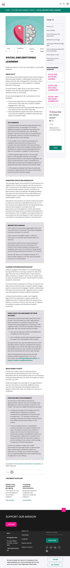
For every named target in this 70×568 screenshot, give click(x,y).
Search (63, 4)
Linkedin (55, 547)
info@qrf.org (12, 538)
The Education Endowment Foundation (27, 464)
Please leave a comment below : (55, 129)
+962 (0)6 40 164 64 (13, 549)
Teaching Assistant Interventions (28, 486)
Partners (25, 535)
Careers (25, 539)
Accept (55, 559)
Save (55, 148)
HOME (7, 10)
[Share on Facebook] (11, 472)
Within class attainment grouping (10, 486)
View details (10, 500)
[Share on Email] (11, 472)
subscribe (52, 540)
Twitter (59, 547)
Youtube (47, 551)
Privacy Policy (27, 547)
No (52, 124)
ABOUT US (25, 531)
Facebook (47, 547)
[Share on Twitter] (11, 472)
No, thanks (55, 565)
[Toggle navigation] (67, 3)
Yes (52, 121)
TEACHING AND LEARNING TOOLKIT (23, 10)
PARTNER (11, 524)
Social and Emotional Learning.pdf (53, 87)
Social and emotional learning (52, 76)
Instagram (51, 547)
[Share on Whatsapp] (11, 472)
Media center (27, 543)
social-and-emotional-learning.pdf (53, 98)
